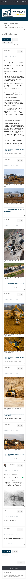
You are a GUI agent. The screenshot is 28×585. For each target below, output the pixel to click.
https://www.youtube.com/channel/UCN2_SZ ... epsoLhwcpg (15, 149)
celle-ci (5, 543)
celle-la (10, 543)
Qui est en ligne (7, 572)
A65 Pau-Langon (9, 34)
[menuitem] (5, 1)
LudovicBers (7, 528)
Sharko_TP (6, 50)
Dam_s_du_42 (11, 464)
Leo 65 (5, 510)
